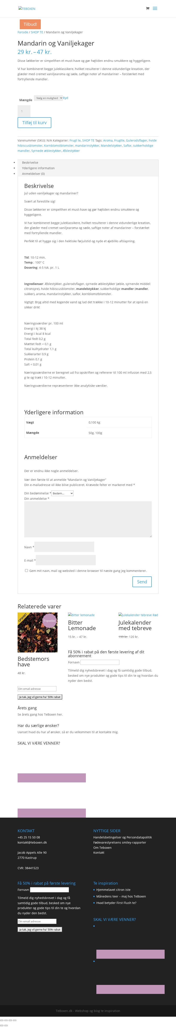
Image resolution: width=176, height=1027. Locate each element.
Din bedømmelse (37, 493)
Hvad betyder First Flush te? (116, 903)
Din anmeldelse (36, 499)
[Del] (10, 1020)
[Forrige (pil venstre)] (1, 1025)
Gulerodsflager (136, 140)
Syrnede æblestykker (46, 151)
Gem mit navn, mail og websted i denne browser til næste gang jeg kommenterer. (88, 571)
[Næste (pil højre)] (6, 1025)
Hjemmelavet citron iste (113, 890)
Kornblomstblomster (59, 145)
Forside (23, 32)
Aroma (108, 140)
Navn (29, 547)
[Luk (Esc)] (14, 1020)
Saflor (127, 145)
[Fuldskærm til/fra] (6, 1020)
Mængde (25, 100)
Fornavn (74, 662)
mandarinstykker (87, 145)
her (59, 714)
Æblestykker (71, 151)
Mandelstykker (111, 145)
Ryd (65, 98)
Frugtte (119, 140)
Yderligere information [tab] (38, 168)
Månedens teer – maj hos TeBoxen (121, 896)
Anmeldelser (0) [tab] (33, 174)
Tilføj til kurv (34, 122)
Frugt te (75, 140)
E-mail (30, 560)
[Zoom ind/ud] (1, 1020)
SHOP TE (37, 32)
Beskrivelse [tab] (30, 162)
